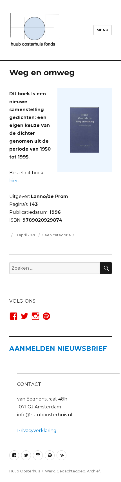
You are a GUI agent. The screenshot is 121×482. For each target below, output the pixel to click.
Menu (103, 30)
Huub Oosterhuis (24, 471)
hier (13, 180)
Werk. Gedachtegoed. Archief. (73, 471)
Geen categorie (56, 235)
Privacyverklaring (37, 430)
